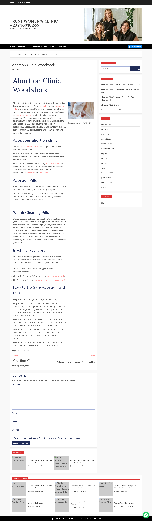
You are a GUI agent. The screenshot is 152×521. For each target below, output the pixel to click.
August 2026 (106, 124)
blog (103, 203)
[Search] (125, 47)
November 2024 (107, 149)
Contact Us (61, 47)
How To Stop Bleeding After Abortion (116, 110)
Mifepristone (29, 172)
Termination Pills (23, 115)
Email (15, 421)
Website (15, 430)
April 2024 (105, 168)
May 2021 (105, 187)
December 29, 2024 (122, 506)
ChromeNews (83, 518)
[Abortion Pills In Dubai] (19, 505)
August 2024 (106, 153)
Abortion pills (52, 163)
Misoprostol (45, 172)
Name (15, 413)
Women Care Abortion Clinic (124, 503)
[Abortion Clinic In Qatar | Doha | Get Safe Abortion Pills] (106, 489)
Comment (17, 384)
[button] (146, 515)
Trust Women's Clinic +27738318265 (34, 23)
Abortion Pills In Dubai (110, 105)
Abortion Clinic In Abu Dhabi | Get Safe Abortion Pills (82, 461)
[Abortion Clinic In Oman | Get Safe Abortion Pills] (19, 463)
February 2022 (107, 173)
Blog (52, 47)
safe (55, 276)
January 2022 (106, 178)
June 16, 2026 (76, 466)
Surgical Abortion (17, 47)
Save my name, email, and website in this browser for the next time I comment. (48, 438)
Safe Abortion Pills (36, 47)
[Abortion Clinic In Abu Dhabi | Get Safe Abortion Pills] (61, 463)
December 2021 (107, 182)
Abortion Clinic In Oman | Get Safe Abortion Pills (40, 461)
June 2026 (105, 129)
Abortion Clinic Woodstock (26, 351)
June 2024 (105, 163)
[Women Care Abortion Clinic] (106, 505)
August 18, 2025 (78, 507)
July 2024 (104, 158)
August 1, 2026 (34, 466)
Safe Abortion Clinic (29, 146)
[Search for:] (115, 68)
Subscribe (136, 46)
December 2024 (107, 144)
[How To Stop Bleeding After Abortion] (62, 505)
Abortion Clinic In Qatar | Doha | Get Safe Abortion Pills (125, 486)
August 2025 (106, 139)
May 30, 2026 (33, 506)
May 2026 (105, 134)
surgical (42, 106)
